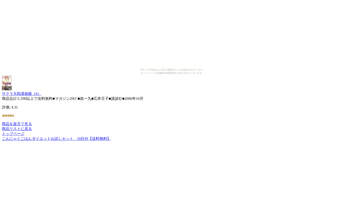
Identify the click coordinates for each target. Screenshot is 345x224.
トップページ (13, 134)
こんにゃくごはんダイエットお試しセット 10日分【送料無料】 (56, 139)
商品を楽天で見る (17, 124)
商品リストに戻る (17, 129)
